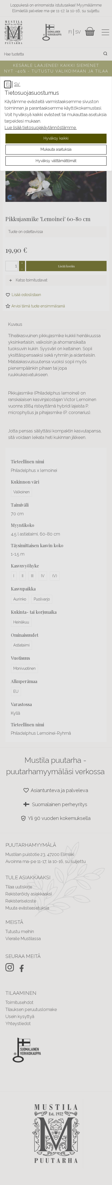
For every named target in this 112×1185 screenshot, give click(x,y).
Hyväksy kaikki (56, 138)
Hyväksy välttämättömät (56, 161)
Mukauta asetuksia (56, 149)
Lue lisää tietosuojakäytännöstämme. (41, 127)
